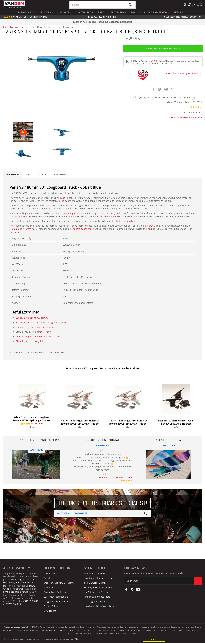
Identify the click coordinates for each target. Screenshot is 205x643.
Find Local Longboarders (97, 596)
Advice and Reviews (156, 12)
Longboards (26, 12)
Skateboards (85, 12)
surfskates (8, 582)
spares (19, 588)
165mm (27, 228)
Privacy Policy (51, 606)
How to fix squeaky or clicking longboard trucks (41, 322)
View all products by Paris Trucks (183, 73)
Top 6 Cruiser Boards (95, 582)
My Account (50, 610)
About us (48, 587)
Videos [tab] (29, 174)
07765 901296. (13, 604)
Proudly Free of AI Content (102, 17)
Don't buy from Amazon (96, 592)
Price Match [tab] (60, 174)
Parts (102, 12)
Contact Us (196, 17)
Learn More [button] (75, 639)
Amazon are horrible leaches (61, 630)
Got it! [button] (154, 639)
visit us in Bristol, (27, 594)
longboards (23, 579)
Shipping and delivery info (30, 341)
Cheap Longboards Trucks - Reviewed (36, 327)
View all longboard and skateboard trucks (38, 336)
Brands (136, 12)
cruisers (34, 579)
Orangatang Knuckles (72, 213)
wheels (7, 588)
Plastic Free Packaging (55, 592)
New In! (179, 12)
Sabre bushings (107, 216)
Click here (156, 63)
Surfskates (64, 12)
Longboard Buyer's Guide (57, 601)
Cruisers (46, 12)
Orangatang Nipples (20, 216)
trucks (32, 585)
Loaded (64, 197)
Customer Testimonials (56, 596)
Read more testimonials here (186, 117)
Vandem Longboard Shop (14, 627)
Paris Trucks (44, 331)
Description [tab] (12, 174)
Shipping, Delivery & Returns (59, 582)
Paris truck (149, 225)
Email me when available (163, 48)
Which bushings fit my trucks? (32, 317)
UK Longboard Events (95, 601)
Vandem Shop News (94, 573)
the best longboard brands (20, 590)
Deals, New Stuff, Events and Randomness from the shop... (155, 573)
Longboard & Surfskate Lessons (101, 606)
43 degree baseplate (80, 228)
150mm (14, 228)
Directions (49, 577)
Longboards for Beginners (98, 577)
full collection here (126, 221)
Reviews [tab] (43, 174)
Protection (119, 12)
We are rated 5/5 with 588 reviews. (30, 17)
